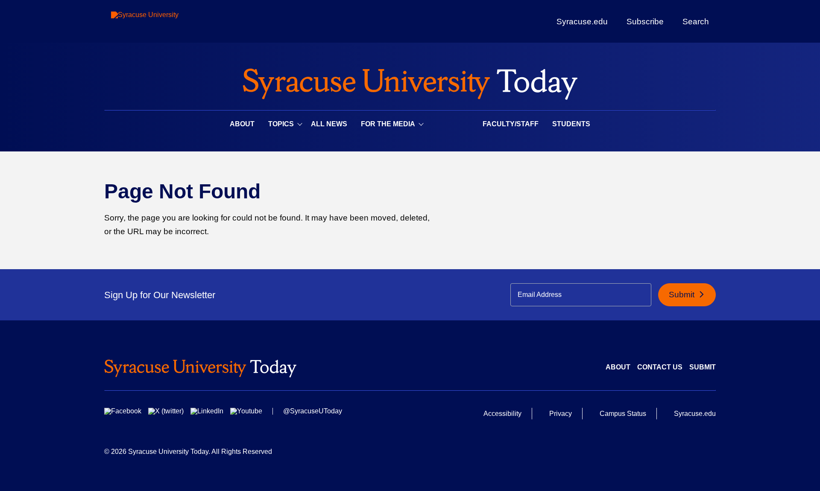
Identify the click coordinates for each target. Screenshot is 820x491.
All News (329, 124)
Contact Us (659, 367)
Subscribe (645, 21)
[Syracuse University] (164, 21)
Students (571, 124)
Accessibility (502, 413)
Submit (683, 294)
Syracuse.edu (582, 21)
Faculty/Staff (511, 124)
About (242, 124)
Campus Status (623, 413)
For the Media (388, 124)
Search (695, 21)
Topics (281, 124)
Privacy (560, 413)
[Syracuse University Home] (410, 81)
